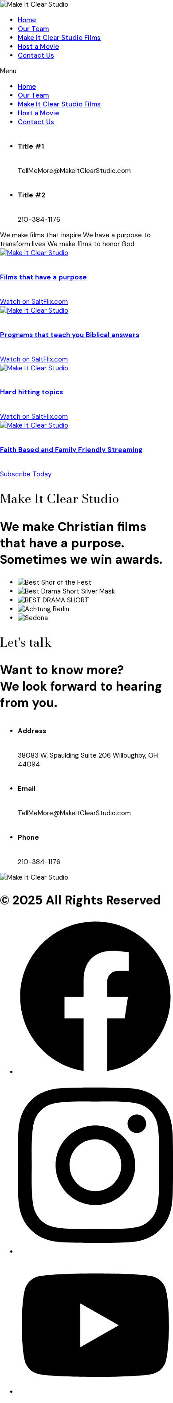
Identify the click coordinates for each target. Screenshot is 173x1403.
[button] (86, 71)
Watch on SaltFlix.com (34, 301)
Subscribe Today (25, 474)
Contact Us (36, 55)
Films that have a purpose (43, 277)
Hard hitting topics (31, 392)
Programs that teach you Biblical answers (69, 334)
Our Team (33, 28)
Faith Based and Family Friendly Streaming (71, 449)
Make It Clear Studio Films (59, 37)
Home (27, 20)
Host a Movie (38, 46)
